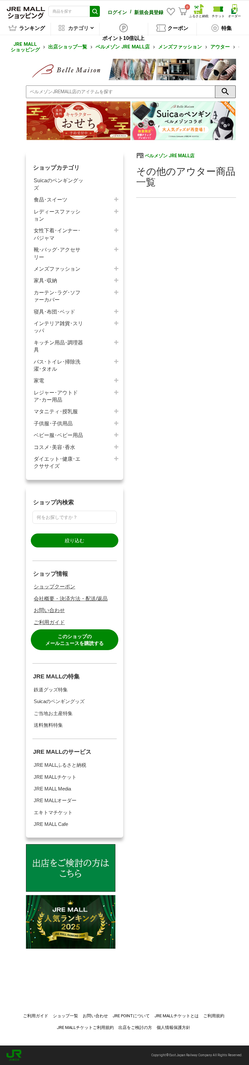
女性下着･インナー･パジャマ (57, 234)
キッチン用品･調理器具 (58, 346)
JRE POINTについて (131, 1015)
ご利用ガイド (49, 622)
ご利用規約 (213, 1015)
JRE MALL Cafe (51, 824)
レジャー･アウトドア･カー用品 (56, 396)
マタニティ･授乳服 (56, 411)
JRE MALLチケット (55, 777)
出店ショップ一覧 (67, 47)
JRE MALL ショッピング (25, 47)
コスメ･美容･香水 (54, 447)
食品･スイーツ (50, 199)
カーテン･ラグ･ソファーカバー (57, 296)
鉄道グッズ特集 (51, 689)
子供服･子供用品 (53, 423)
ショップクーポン (54, 586)
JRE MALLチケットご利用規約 (85, 1027)
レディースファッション (57, 215)
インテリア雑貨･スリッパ (58, 327)
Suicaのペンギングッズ (58, 184)
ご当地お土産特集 (53, 713)
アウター (220, 47)
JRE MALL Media (52, 788)
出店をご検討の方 (135, 1027)
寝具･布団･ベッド (54, 311)
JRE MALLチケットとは (176, 1015)
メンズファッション (180, 47)
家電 (39, 380)
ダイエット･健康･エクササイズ (57, 462)
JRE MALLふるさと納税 (60, 765)
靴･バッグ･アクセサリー (57, 253)
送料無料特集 (48, 725)
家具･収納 (45, 280)
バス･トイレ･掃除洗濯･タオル (57, 365)
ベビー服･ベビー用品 (58, 435)
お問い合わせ (49, 610)
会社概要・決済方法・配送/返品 (71, 598)
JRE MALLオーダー (55, 800)
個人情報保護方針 (173, 1027)
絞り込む (74, 540)
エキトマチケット (53, 812)
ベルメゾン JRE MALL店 (123, 47)
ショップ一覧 (65, 1015)
